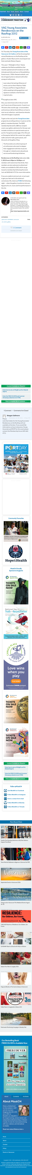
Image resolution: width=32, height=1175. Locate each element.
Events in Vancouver (8, 1152)
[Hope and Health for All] (16, 554)
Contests (16, 1096)
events (5, 222)
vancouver (16, 219)
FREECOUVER (19, 8)
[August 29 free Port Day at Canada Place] (16, 459)
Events (17, 11)
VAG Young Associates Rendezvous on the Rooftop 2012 (14, 30)
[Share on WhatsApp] (21, 47)
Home (4, 1136)
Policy (4, 1148)
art (2, 222)
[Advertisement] (16, 311)
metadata (16, 215)
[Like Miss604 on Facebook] (19, 15)
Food (8, 11)
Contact (26, 11)
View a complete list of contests (15, 401)
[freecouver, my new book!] (16, 1092)
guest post (4, 219)
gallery (9, 222)
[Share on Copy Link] (24, 47)
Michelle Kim (6, 37)
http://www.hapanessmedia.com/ (19, 211)
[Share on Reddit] (17, 47)
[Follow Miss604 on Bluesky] (11, 15)
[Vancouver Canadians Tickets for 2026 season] (16, 20)
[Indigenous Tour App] (16, 531)
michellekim (10, 219)
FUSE (20, 181)
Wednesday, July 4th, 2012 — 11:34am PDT (9, 41)
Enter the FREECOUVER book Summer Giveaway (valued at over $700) (14, 397)
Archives (26, 1096)
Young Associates (23, 118)
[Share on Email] (13, 47)
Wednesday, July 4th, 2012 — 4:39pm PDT (19, 418)
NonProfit (3, 11)
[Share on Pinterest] (6, 47)
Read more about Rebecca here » (13, 1129)
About (21, 11)
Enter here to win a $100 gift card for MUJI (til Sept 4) (15, 390)
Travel (12, 11)
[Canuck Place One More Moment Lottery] (16, 665)
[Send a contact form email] (22, 15)
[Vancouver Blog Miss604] (16, 2)
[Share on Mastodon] (28, 47)
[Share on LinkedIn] (10, 47)
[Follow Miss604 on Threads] (16, 15)
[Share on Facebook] (2, 47)
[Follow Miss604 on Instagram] (13, 15)
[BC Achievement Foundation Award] (16, 588)
